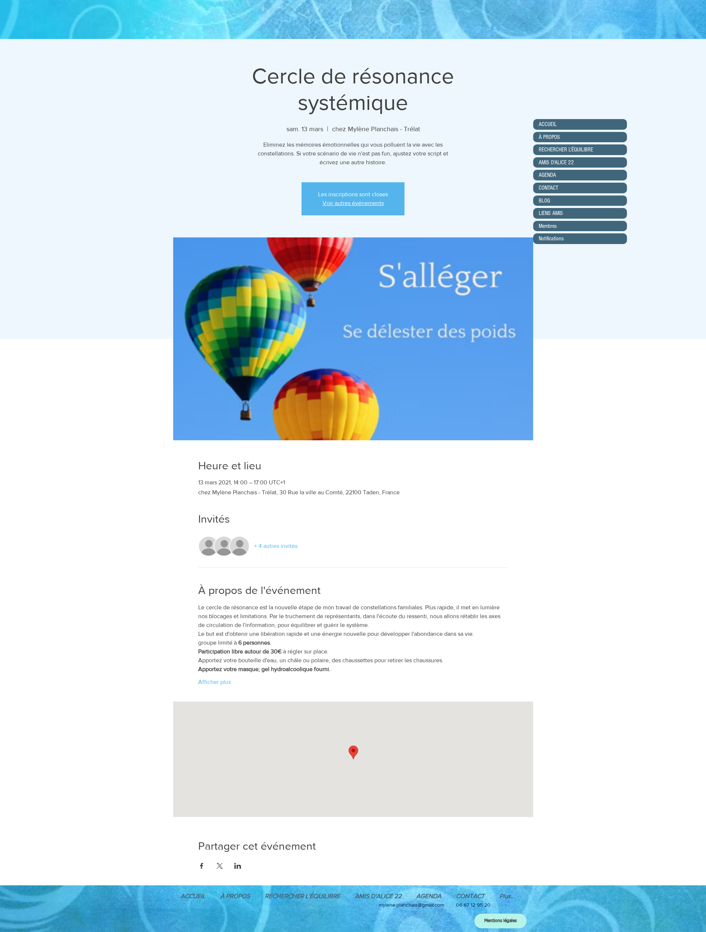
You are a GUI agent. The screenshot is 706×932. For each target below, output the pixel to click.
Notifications (551, 238)
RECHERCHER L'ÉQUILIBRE (566, 149)
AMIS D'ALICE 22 (556, 162)
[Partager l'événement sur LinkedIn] (237, 866)
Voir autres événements (353, 203)
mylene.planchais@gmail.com (411, 905)
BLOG (544, 200)
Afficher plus (214, 682)
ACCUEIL (548, 124)
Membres (548, 226)
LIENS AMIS (551, 213)
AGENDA (547, 175)
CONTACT (548, 187)
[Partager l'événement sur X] (219, 866)
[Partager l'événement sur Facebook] (201, 866)
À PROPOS (549, 137)
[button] (429, 896)
